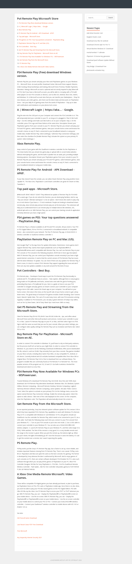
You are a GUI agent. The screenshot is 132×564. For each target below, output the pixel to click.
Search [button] (110, 18)
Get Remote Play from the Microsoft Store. (33, 60)
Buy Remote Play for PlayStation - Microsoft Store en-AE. (38, 53)
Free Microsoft (22, 531)
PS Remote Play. (25, 63)
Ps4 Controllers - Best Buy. (28, 46)
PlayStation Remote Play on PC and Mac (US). (34, 43)
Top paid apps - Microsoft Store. (29, 36)
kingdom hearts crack (94, 37)
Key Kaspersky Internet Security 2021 (29, 537)
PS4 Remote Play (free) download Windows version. (36, 23)
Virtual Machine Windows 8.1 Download (100, 49)
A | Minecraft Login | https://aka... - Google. (33, 26)
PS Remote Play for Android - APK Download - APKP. (36, 33)
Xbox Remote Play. (25, 30)
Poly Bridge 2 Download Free (96, 66)
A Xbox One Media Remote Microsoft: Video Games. (36, 67)
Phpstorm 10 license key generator (98, 56)
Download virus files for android (97, 41)
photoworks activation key (95, 70)
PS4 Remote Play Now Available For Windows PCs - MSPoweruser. (41, 57)
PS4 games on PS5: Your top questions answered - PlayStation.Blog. (41, 40)
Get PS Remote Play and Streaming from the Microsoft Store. (39, 50)
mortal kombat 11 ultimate (96, 52)
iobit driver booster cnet (95, 33)
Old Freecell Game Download (27, 518)
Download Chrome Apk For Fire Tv (98, 45)
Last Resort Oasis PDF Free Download (30, 525)
